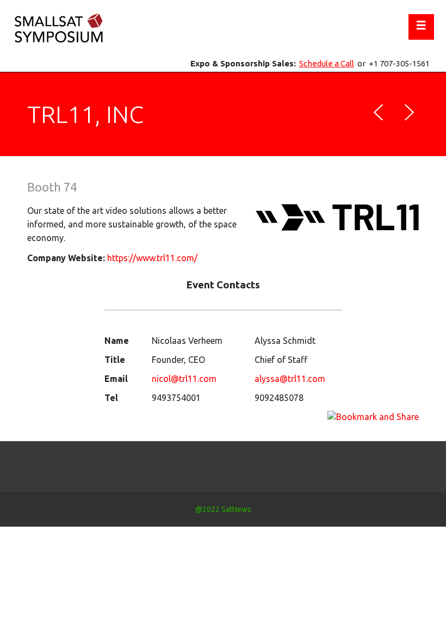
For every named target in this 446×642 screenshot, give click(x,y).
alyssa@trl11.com (290, 379)
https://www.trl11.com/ (152, 258)
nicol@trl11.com (184, 379)
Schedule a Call (326, 63)
